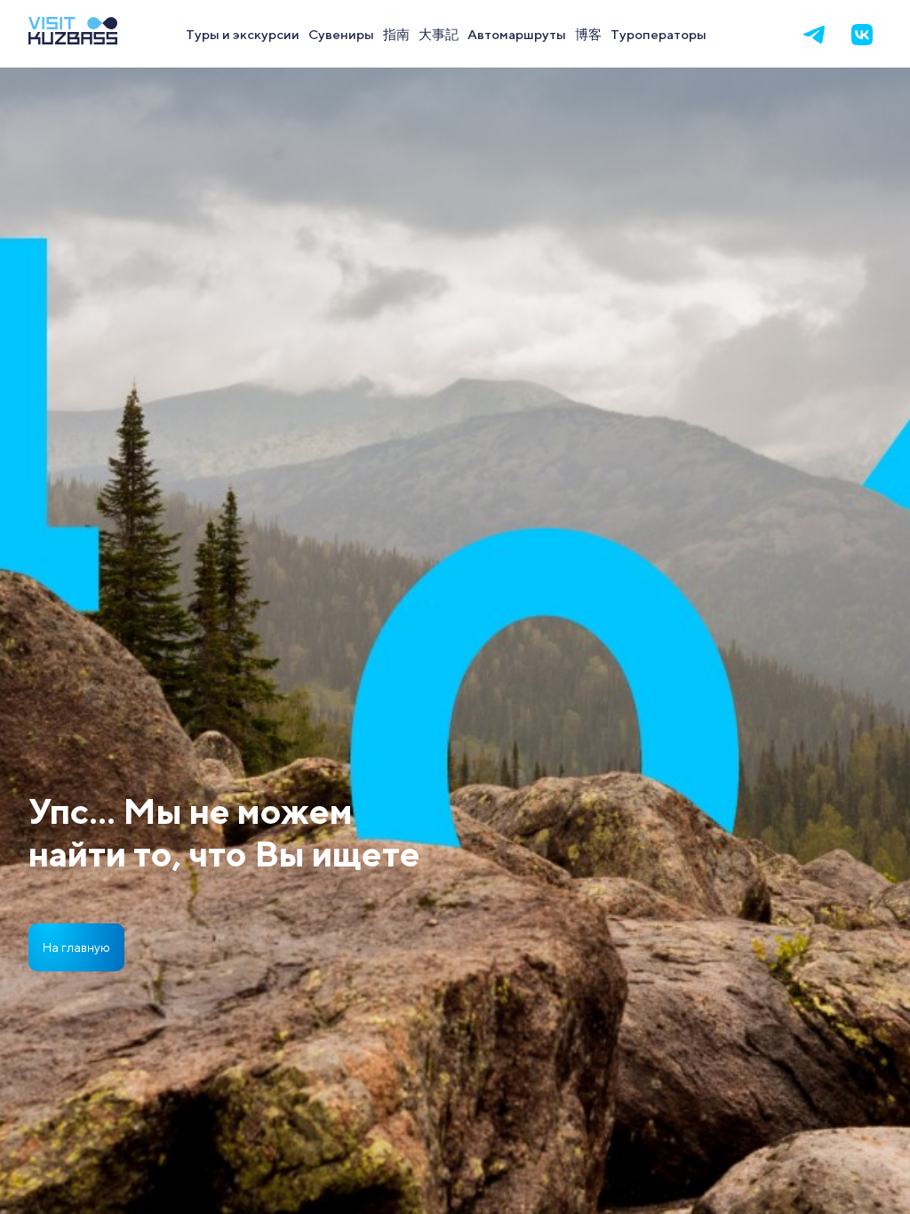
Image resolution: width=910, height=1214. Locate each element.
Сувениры (341, 34)
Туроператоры (658, 34)
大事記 (439, 34)
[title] (72, 38)
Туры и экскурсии (242, 34)
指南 (396, 34)
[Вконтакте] (862, 34)
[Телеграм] (814, 34)
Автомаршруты (516, 34)
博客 (588, 34)
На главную (76, 946)
